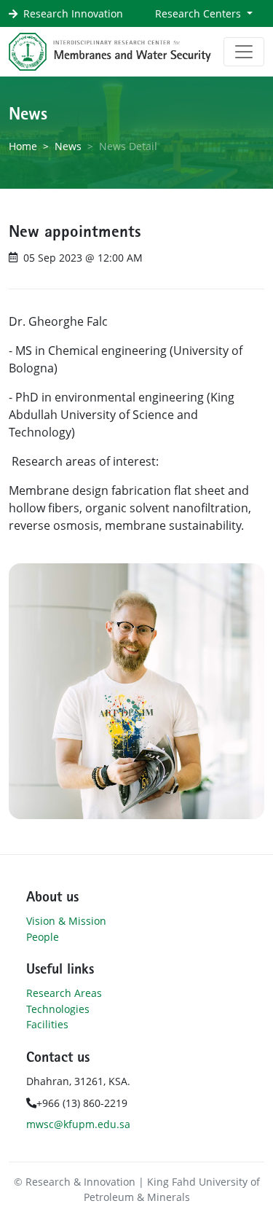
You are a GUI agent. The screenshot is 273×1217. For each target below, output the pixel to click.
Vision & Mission (66, 921)
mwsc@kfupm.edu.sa (78, 1124)
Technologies (58, 1009)
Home (23, 146)
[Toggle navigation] (243, 51)
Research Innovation (73, 13)
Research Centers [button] (199, 13)
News (68, 146)
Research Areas (64, 993)
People (42, 937)
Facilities (47, 1024)
